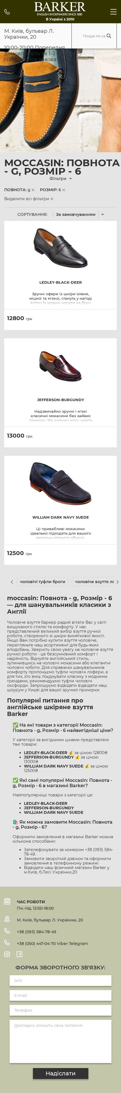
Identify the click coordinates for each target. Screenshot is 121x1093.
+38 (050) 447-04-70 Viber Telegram (52, 943)
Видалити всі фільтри (26, 198)
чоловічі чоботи (23, 667)
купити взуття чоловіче (72, 640)
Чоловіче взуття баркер (31, 622)
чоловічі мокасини (61, 662)
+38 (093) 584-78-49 (36, 931)
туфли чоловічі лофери (79, 671)
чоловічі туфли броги (42, 581)
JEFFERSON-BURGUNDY (60, 400)
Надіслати (61, 1073)
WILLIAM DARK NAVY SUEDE (60, 517)
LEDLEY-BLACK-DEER (60, 282)
